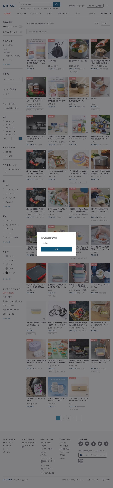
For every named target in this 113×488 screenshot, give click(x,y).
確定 (56, 249)
